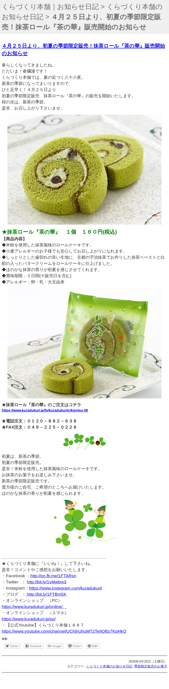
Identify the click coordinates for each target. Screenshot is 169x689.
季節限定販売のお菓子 (150, 666)
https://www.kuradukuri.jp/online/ (34, 606)
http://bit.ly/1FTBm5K (46, 594)
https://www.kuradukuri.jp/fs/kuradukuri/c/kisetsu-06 (45, 410)
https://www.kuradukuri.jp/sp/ (29, 619)
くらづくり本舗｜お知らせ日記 (50, 7)
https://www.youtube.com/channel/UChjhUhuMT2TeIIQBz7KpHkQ (64, 631)
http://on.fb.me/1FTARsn (53, 576)
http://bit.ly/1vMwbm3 (46, 582)
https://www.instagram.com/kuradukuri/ (65, 588)
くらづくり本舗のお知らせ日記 (109, 666)
